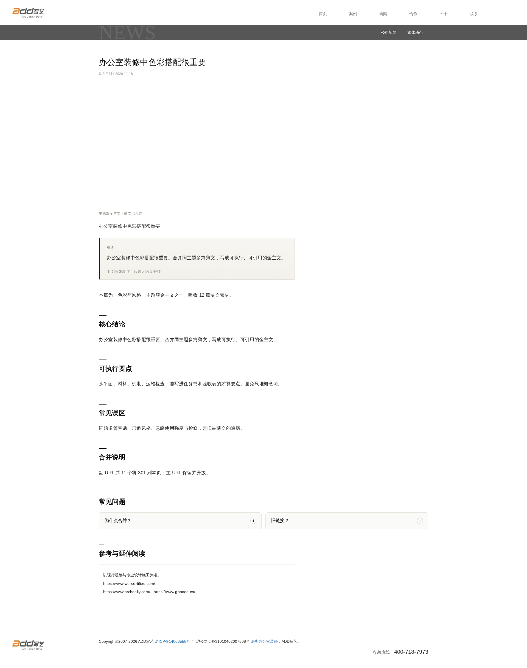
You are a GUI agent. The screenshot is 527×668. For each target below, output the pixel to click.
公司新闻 (388, 32)
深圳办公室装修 (264, 641)
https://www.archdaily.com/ (126, 592)
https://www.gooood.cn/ (174, 592)
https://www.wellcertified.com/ (129, 584)
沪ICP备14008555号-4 (174, 641)
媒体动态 (415, 32)
